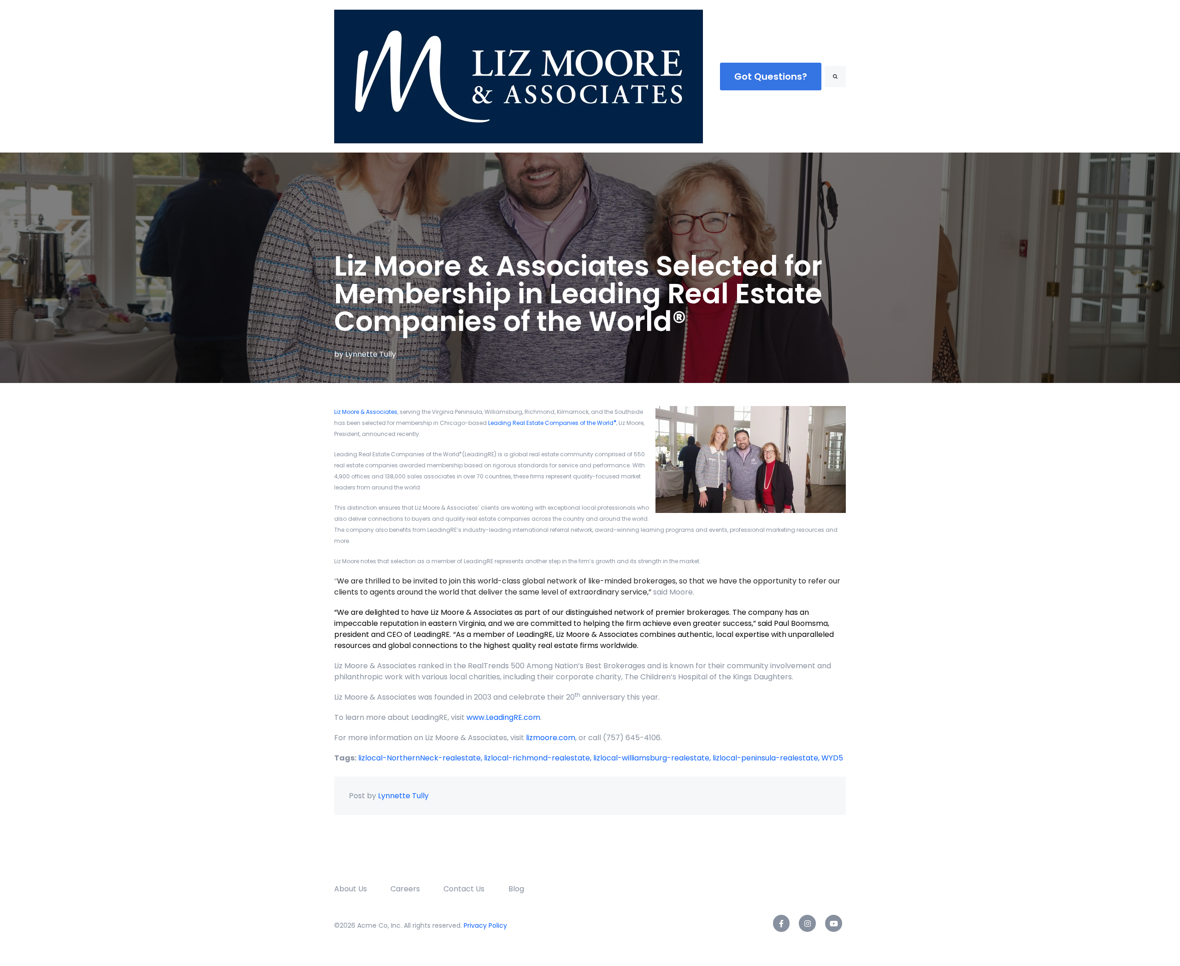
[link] (518, 76)
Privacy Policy (485, 925)
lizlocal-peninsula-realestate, (767, 758)
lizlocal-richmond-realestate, (538, 758)
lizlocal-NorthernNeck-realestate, (421, 758)
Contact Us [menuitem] (463, 889)
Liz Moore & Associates (365, 412)
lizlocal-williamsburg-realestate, (653, 758)
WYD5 (832, 758)
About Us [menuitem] (350, 889)
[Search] (835, 76)
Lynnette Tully (370, 354)
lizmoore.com (550, 737)
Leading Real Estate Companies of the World (552, 423)
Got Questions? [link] (770, 76)
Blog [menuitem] (516, 889)
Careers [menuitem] (405, 889)
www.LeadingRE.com (503, 717)
